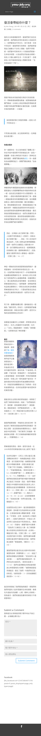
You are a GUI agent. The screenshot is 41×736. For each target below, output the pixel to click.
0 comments (17, 29)
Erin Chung (9, 26)
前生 (26, 158)
